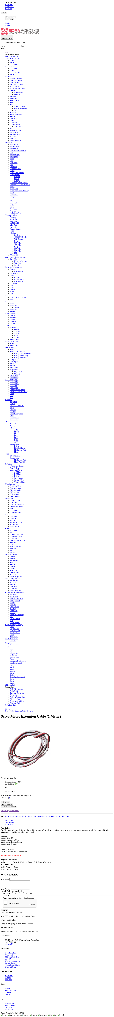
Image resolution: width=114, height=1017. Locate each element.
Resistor (12, 583)
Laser (12, 90)
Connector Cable (16, 536)
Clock (12, 120)
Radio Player (14, 100)
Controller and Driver (17, 390)
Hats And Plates (15, 72)
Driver (12, 293)
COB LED (14, 382)
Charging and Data (16, 534)
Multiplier (13, 98)
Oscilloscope (14, 657)
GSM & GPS (14, 223)
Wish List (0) (9, 7)
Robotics (9, 464)
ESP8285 (13, 309)
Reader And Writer (20, 108)
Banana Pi (13, 315)
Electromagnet (15, 155)
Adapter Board (15, 500)
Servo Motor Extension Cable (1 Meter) (19, 711)
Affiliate (8, 992)
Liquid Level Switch (17, 173)
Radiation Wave (15, 213)
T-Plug (12, 603)
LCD (11, 287)
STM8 (16, 333)
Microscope (14, 653)
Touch (12, 193)
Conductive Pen (15, 512)
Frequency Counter (16, 84)
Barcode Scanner (16, 80)
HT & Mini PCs (11, 639)
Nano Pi (13, 317)
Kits (7, 514)
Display (13, 275)
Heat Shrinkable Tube (17, 540)
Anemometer (14, 147)
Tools (7, 647)
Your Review (5, 889)
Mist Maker (14, 132)
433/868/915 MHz (20, 237)
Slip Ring (13, 542)
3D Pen (12, 426)
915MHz (17, 251)
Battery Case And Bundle (23, 353)
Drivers (16, 446)
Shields (12, 311)
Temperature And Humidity (19, 191)
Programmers (14, 339)
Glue (11, 651)
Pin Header (14, 560)
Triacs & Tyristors (16, 576)
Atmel (16, 337)
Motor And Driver (20, 462)
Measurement (15, 175)
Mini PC (13, 641)
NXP (16, 335)
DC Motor (18, 474)
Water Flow (14, 195)
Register (8, 25)
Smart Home (15, 259)
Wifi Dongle (18, 239)
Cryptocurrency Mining (14, 625)
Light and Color (15, 169)
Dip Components (11, 554)
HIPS (16, 440)
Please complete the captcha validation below (18, 898)
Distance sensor (15, 488)
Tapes (12, 679)
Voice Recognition (16, 414)
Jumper (12, 556)
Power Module (15, 496)
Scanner (12, 291)
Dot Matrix (14, 283)
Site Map (8, 980)
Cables (8, 528)
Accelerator (14, 145)
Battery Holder (15, 601)
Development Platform (18, 297)
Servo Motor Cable (29, 816)
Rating (3, 893)
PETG (16, 432)
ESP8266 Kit (14, 526)
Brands (7, 988)
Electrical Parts (19, 448)
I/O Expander (14, 86)
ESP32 (12, 303)
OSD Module (14, 494)
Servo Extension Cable (13, 816)
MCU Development (12, 341)
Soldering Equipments (17, 677)
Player (12, 408)
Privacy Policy (15, 699)
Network (13, 227)
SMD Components (12, 578)
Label (12, 667)
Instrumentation (15, 130)
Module (17, 94)
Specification (9, 822)
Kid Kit (12, 520)
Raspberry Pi (10, 66)
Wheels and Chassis (17, 466)
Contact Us (9, 5)
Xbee (16, 241)
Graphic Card (14, 629)
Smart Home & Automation (15, 257)
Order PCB (14, 691)
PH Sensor (13, 209)
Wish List (8, 1007)
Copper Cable (60, 816)
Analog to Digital (16, 78)
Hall (11, 165)
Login (7, 23)
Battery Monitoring (21, 355)
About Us (13, 695)
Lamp (12, 394)
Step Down (18, 372)
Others (12, 207)
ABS (16, 430)
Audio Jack (14, 597)
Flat (11, 550)
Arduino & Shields (12, 58)
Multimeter (13, 655)
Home (7, 52)
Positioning (14, 189)
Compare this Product (9, 807)
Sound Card (14, 420)
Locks (12, 669)
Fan (11, 665)
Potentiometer (14, 134)
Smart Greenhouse (11, 56)
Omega (12, 319)
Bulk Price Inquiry (16, 689)
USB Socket (14, 607)
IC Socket (13, 570)
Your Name (5, 879)
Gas (11, 161)
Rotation (13, 112)
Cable (68, 816)
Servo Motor (18, 478)
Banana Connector (16, 599)
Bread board (14, 502)
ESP (7, 301)
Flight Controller (15, 490)
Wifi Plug (17, 263)
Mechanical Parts (20, 450)
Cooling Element (16, 663)
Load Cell (13, 203)
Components (15, 444)
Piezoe (12, 187)
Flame (12, 159)
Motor (16, 452)
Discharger (13, 362)
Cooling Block (15, 124)
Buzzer (12, 404)
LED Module (14, 384)
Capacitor (13, 566)
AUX (12, 532)
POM (16, 434)
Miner (12, 627)
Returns (8, 978)
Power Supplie (15, 633)
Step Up (17, 374)
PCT (11, 621)
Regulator (14, 370)
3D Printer (13, 424)
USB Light (14, 388)
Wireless (13, 233)
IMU (11, 201)
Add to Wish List (7, 804)
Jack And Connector (17, 406)
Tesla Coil (13, 139)
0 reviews (4, 811)
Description (9, 820)
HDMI (12, 552)
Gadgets (8, 643)
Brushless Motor (15, 486)
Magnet (12, 671)
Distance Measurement (18, 151)
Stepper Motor (19, 480)
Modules (8, 76)
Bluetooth (13, 219)
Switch (12, 116)
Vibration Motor (20, 482)
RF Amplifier (14, 255)
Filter (11, 364)
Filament (13, 428)
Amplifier (13, 402)
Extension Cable (15, 546)
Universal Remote (20, 261)
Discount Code (15, 703)
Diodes (12, 568)
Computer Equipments (18, 661)
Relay (12, 102)
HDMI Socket (15, 619)
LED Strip (13, 386)
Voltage (17, 181)
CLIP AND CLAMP (17, 504)
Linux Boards (10, 313)
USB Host (13, 118)
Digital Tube (14, 273)
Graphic (17, 277)
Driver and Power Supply (19, 392)
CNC (7, 454)
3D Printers (9, 422)
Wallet (12, 635)
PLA (16, 438)
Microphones (14, 418)
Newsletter (9, 1009)
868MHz (17, 249)
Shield (12, 62)
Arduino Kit (14, 516)
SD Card (13, 137)
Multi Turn (13, 558)
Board (12, 60)
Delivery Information (17, 697)
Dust (11, 153)
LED (11, 396)
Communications (11, 215)
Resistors (13, 574)
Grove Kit (13, 518)
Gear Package (15, 468)
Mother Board (15, 631)
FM (15, 253)
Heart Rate (13, 167)
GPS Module (14, 492)
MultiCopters (10, 484)
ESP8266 (13, 305)
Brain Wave (14, 149)
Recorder (13, 410)
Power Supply (10, 347)
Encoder (13, 199)
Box (11, 649)
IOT (7, 295)
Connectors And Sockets (14, 593)
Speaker (12, 412)
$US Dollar (9, 19)
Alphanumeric (19, 279)
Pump (12, 659)
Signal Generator (16, 114)
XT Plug (13, 609)
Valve (12, 683)
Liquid (12, 171)
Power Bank (14, 645)
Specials (8, 994)
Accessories (14, 64)
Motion (12, 205)
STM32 (17, 331)
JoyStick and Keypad (17, 88)
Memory (13, 96)
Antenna (13, 217)
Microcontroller (15, 591)
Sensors (8, 143)
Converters (13, 122)
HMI (11, 285)
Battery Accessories (17, 351)
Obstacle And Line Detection (20, 185)
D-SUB (12, 613)
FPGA (16, 329)
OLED (12, 289)
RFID (12, 104)
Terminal (13, 605)
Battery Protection (20, 357)
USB (11, 544)
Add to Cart (5, 802)
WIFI (12, 231)
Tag (15, 110)
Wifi (11, 299)
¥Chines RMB (10, 17)
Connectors (14, 589)
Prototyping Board (16, 506)
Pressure (13, 211)
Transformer (14, 378)
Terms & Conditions (17, 701)
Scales (12, 675)
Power (16, 179)
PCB (11, 398)
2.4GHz (17, 235)
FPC (11, 617)
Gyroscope (13, 163)
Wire (11, 508)
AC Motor (18, 472)
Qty (2, 798)
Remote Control (15, 229)
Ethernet (13, 548)
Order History (10, 1005)
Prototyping (10, 498)
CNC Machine (15, 456)
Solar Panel (14, 376)
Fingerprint (14, 157)
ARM (7, 325)
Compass (13, 197)
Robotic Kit (14, 524)
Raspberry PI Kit (16, 522)
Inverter (12, 366)
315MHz (17, 243)
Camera (13, 269)
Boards (13, 327)
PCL (16, 436)
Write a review (14, 811)
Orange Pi (13, 323)
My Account (9, 1003)
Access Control (19, 106)
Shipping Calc (10, 685)
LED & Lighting (11, 380)
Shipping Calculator (17, 693)
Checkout (8, 9)
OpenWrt (13, 321)
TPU (16, 442)
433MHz (17, 245)
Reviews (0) (9, 824)
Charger (12, 360)
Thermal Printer (15, 141)
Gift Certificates (10, 990)
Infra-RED (13, 225)
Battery (12, 349)
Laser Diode (14, 572)
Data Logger (14, 82)
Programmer (14, 345)
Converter (13, 221)
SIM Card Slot (15, 623)
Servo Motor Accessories (45, 816)
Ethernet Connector (16, 615)
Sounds (8, 400)
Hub (11, 128)
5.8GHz (17, 247)
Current (17, 177)
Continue (4, 910)
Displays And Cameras (13, 267)
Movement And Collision (19, 183)
